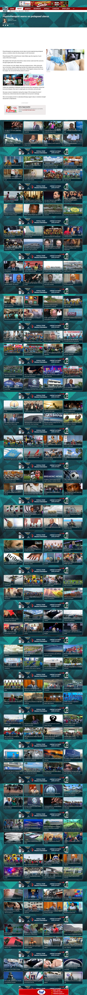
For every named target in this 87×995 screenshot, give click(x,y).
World (46, 9)
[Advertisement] (43, 37)
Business (37, 9)
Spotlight (66, 9)
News (19, 9)
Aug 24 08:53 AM (14, 10)
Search (27, 10)
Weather (22, 10)
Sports (27, 9)
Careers (55, 9)
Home (12, 9)
